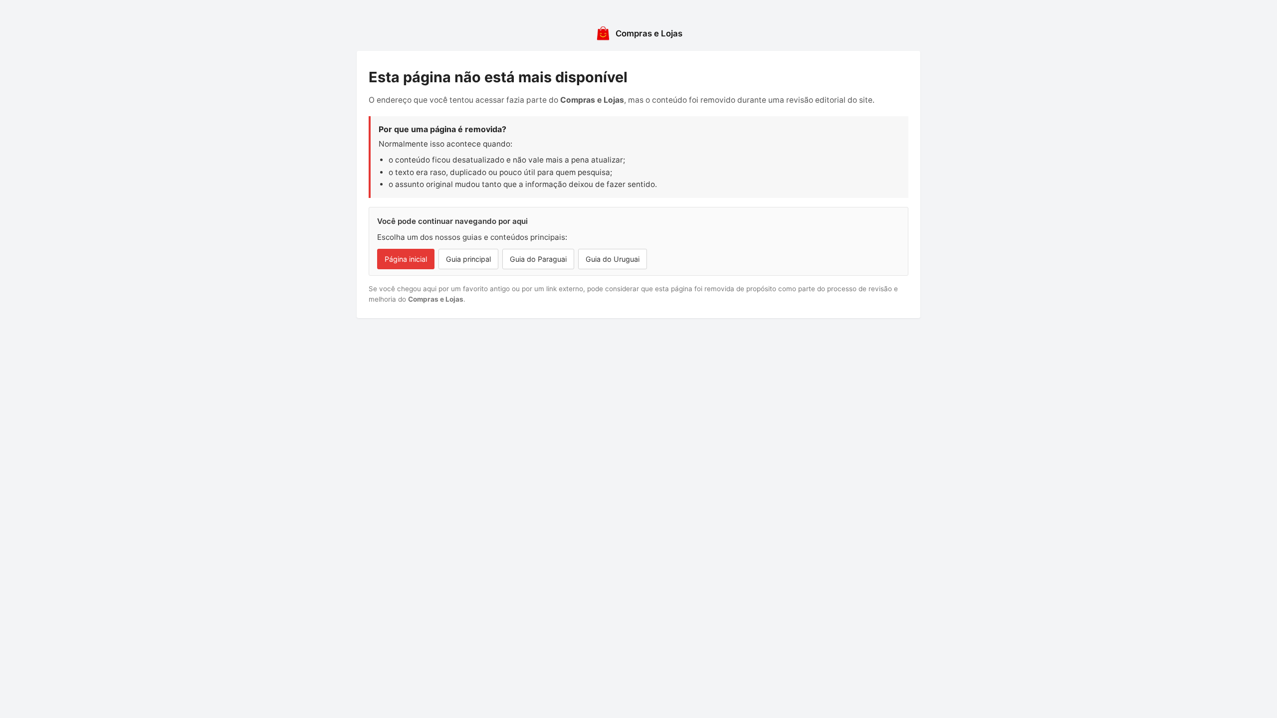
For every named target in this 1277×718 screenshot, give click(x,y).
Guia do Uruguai (612, 259)
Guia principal (468, 259)
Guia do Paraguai (538, 259)
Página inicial (406, 259)
